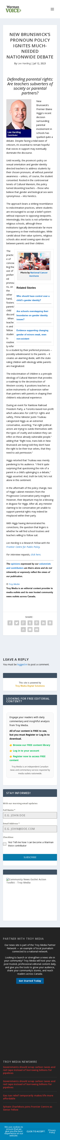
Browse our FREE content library (31, 745)
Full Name (9, 810)
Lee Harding (24, 63)
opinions (15, 564)
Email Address (11, 823)
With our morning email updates (20, 803)
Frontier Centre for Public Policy (23, 546)
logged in (22, 664)
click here (35, 554)
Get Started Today (30, 980)
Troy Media (14, 584)
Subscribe (30, 857)
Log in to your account (26, 750)
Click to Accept (36, 1131)
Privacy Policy (52, 1131)
